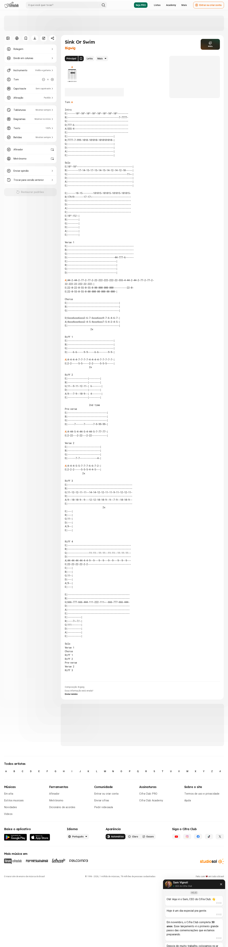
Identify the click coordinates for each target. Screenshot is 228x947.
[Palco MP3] (78, 861)
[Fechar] (221, 884)
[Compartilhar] (52, 38)
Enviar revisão (71, 694)
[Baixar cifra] (34, 38)
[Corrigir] (43, 38)
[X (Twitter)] (220, 836)
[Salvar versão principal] (81, 58)
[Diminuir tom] (43, 79)
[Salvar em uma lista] (26, 38)
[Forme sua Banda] (37, 860)
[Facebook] (198, 836)
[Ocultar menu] (8, 38)
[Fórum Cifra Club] (13, 861)
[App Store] (40, 837)
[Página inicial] (11, 5)
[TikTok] (209, 836)
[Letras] (58, 861)
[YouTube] (176, 836)
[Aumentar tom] (52, 79)
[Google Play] (15, 837)
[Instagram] (187, 836)
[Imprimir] (17, 38)
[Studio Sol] (212, 861)
